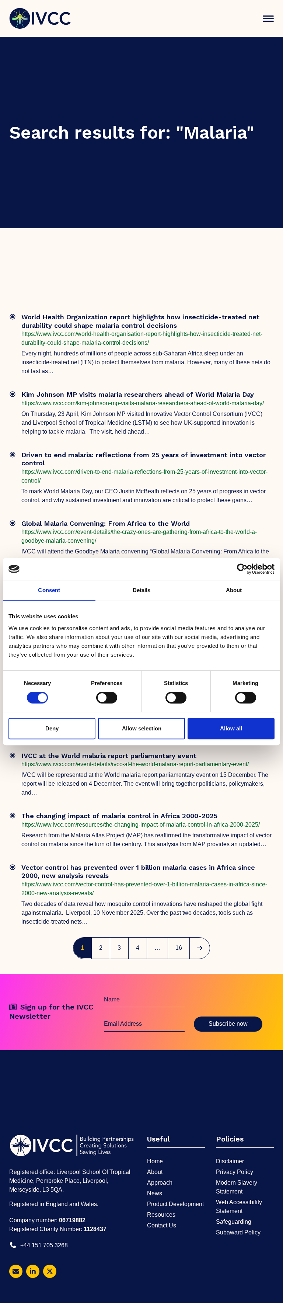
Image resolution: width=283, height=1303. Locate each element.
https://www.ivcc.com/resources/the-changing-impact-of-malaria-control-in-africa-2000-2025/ (140, 824)
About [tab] (234, 590)
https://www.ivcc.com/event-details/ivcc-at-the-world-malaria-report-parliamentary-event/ (135, 764)
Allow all (231, 728)
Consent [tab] (49, 590)
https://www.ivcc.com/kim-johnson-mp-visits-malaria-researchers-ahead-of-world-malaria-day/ (142, 403)
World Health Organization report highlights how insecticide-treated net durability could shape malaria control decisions (140, 321)
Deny (52, 728)
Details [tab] (142, 590)
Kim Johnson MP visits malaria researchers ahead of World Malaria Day (137, 394)
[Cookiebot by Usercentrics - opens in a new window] (242, 568)
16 (182, 947)
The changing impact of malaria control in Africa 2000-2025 (119, 816)
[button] (268, 18)
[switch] (106, 697)
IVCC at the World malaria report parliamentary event (108, 756)
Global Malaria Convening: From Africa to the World (105, 523)
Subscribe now (228, 1024)
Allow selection (141, 728)
